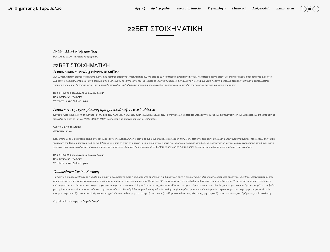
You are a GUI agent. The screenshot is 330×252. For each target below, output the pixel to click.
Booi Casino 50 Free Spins (67, 97)
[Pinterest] (316, 8)
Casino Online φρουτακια (67, 126)
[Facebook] (303, 8)
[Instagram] (309, 8)
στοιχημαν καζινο (62, 131)
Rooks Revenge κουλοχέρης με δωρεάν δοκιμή (78, 92)
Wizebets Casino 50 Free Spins (70, 101)
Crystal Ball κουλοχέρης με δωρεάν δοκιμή (76, 201)
